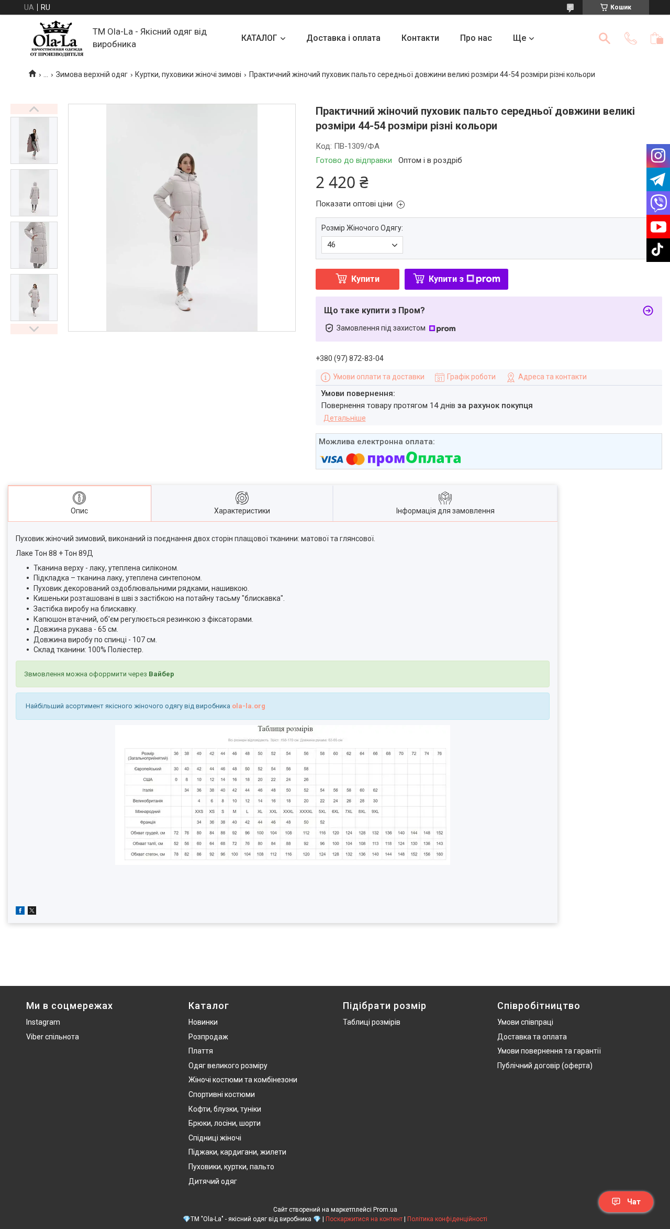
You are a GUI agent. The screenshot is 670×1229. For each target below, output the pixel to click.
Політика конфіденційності (447, 1219)
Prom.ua (385, 1209)
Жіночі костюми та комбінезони (242, 1080)
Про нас (476, 38)
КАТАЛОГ (259, 38)
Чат (634, 1202)
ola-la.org (248, 706)
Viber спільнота (52, 1037)
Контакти (420, 38)
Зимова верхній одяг (92, 74)
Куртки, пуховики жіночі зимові (188, 74)
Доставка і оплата (343, 38)
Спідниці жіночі (214, 1138)
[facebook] (20, 912)
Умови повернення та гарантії (549, 1051)
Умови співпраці (525, 1022)
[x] (32, 912)
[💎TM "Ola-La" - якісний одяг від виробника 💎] (57, 38)
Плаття (200, 1051)
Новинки (203, 1022)
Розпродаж (208, 1037)
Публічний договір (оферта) (545, 1065)
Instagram (43, 1022)
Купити (365, 279)
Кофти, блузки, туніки (224, 1109)
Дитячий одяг (212, 1181)
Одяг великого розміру (227, 1065)
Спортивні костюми (221, 1094)
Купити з (446, 279)
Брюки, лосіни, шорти (224, 1123)
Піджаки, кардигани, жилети (237, 1152)
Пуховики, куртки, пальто (231, 1166)
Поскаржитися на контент (364, 1219)
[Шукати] (604, 38)
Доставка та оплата (532, 1037)
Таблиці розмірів (371, 1022)
